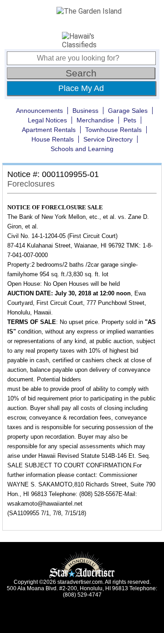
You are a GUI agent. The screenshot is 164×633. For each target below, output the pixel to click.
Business (85, 110)
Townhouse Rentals (113, 129)
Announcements (39, 110)
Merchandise (95, 120)
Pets (129, 120)
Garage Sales (128, 110)
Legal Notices (47, 120)
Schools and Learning (82, 148)
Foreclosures (31, 183)
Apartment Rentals (49, 129)
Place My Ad (81, 88)
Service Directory (108, 139)
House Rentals (52, 139)
